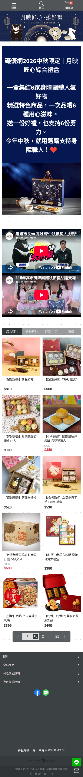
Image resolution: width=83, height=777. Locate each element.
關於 (6, 656)
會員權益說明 (11, 681)
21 (57, 636)
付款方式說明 (11, 673)
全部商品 (8, 665)
